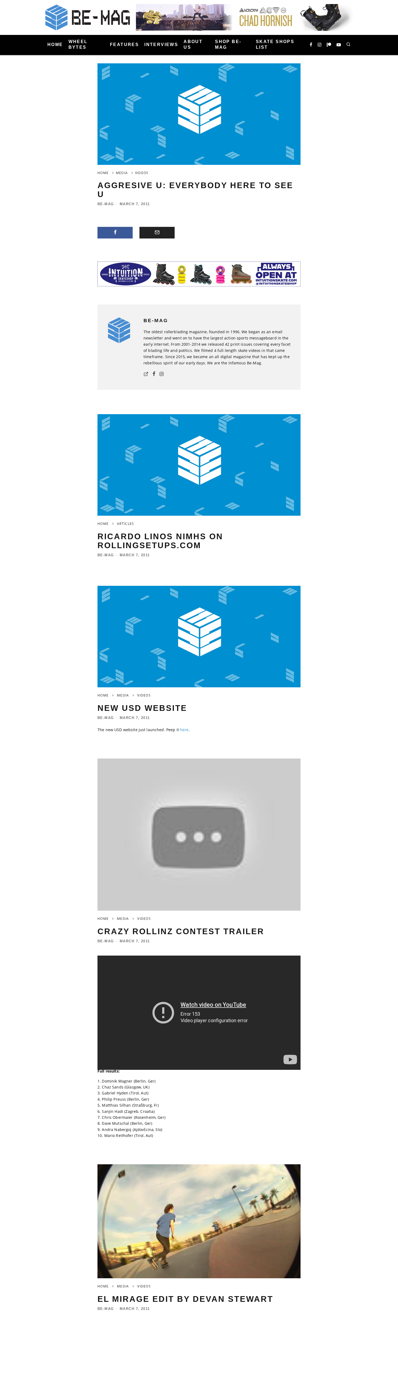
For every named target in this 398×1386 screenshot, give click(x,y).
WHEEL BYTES (78, 44)
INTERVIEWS (161, 44)
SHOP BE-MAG (228, 44)
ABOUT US (193, 44)
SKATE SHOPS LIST (275, 44)
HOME (55, 44)
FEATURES (124, 44)
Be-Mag (105, 204)
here (184, 729)
